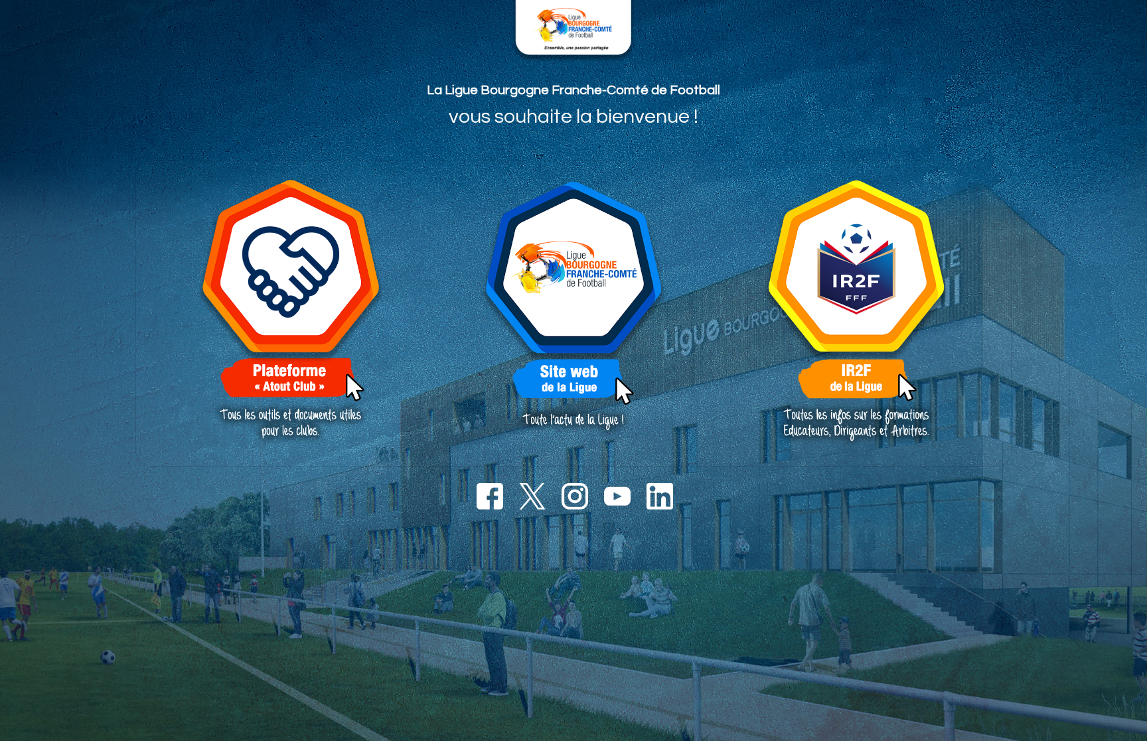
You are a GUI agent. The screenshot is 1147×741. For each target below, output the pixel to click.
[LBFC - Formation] (573, 312)
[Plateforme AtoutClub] (290, 312)
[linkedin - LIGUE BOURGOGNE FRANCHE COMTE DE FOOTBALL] (658, 495)
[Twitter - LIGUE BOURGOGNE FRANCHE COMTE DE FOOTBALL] (531, 495)
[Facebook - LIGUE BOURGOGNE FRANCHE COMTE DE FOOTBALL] (488, 495)
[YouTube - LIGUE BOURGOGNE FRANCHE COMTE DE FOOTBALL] (616, 495)
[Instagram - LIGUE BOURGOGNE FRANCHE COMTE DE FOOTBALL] (573, 495)
